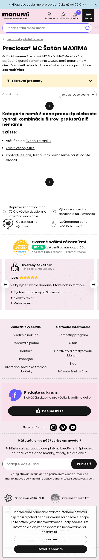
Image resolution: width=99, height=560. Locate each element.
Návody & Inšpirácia (73, 371)
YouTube (72, 427)
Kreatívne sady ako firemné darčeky (26, 369)
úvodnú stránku (38, 141)
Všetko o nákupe (26, 335)
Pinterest (63, 427)
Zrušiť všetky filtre (20, 148)
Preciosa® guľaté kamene (25, 39)
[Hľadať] (87, 28)
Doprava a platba (26, 343)
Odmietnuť (50, 539)
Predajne (26, 359)
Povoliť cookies (50, 549)
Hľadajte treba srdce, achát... (26, 28)
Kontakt (26, 351)
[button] (49, 80)
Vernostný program (73, 335)
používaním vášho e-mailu (66, 474)
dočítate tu (49, 532)
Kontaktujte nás (18, 155)
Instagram (53, 427)
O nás (73, 343)
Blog (73, 363)
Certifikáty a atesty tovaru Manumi (73, 353)
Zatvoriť (95, 4)
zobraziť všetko (76, 252)
